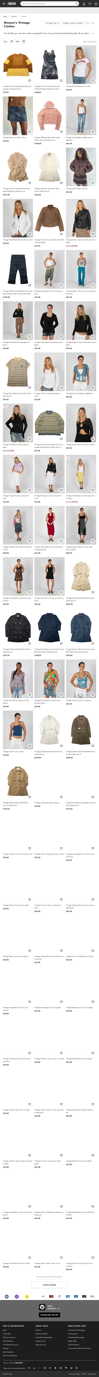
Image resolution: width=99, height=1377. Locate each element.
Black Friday (72, 1341)
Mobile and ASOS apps (76, 1330)
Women (14, 16)
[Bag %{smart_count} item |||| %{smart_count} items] (96, 3)
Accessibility (92, 1374)
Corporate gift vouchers (76, 1337)
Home (5, 16)
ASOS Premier (8, 1341)
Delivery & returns (9, 1337)
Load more (49, 1285)
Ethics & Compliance (10, 1355)
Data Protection (8, 1352)
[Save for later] (29, 80)
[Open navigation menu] (4, 3)
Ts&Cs (84, 1374)
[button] (29, 1368)
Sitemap (6, 1348)
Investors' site (40, 1341)
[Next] (93, 23)
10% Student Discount (10, 1345)
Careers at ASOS (42, 1334)
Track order (7, 1334)
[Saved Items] (90, 3)
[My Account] (84, 3)
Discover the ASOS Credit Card (79, 1348)
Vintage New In (52, 23)
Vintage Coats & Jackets (73, 23)
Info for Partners (73, 1345)
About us (39, 1330)
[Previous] (42, 23)
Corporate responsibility (44, 1337)
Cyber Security (41, 1345)
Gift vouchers (73, 1334)
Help (4, 1330)
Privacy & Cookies (74, 1374)
